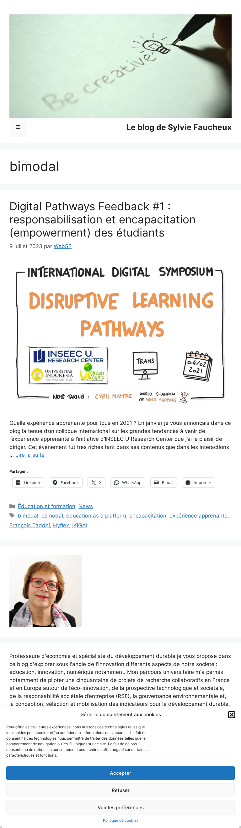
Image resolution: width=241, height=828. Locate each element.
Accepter (120, 773)
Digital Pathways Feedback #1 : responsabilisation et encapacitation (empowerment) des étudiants (102, 219)
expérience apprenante (198, 516)
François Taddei (29, 525)
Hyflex (61, 525)
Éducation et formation (46, 506)
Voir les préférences (121, 807)
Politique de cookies (120, 820)
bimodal (28, 516)
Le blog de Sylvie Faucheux (179, 127)
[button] (231, 714)
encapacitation (147, 516)
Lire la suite (30, 455)
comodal (52, 516)
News (85, 506)
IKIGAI (79, 525)
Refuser (121, 790)
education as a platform (96, 516)
